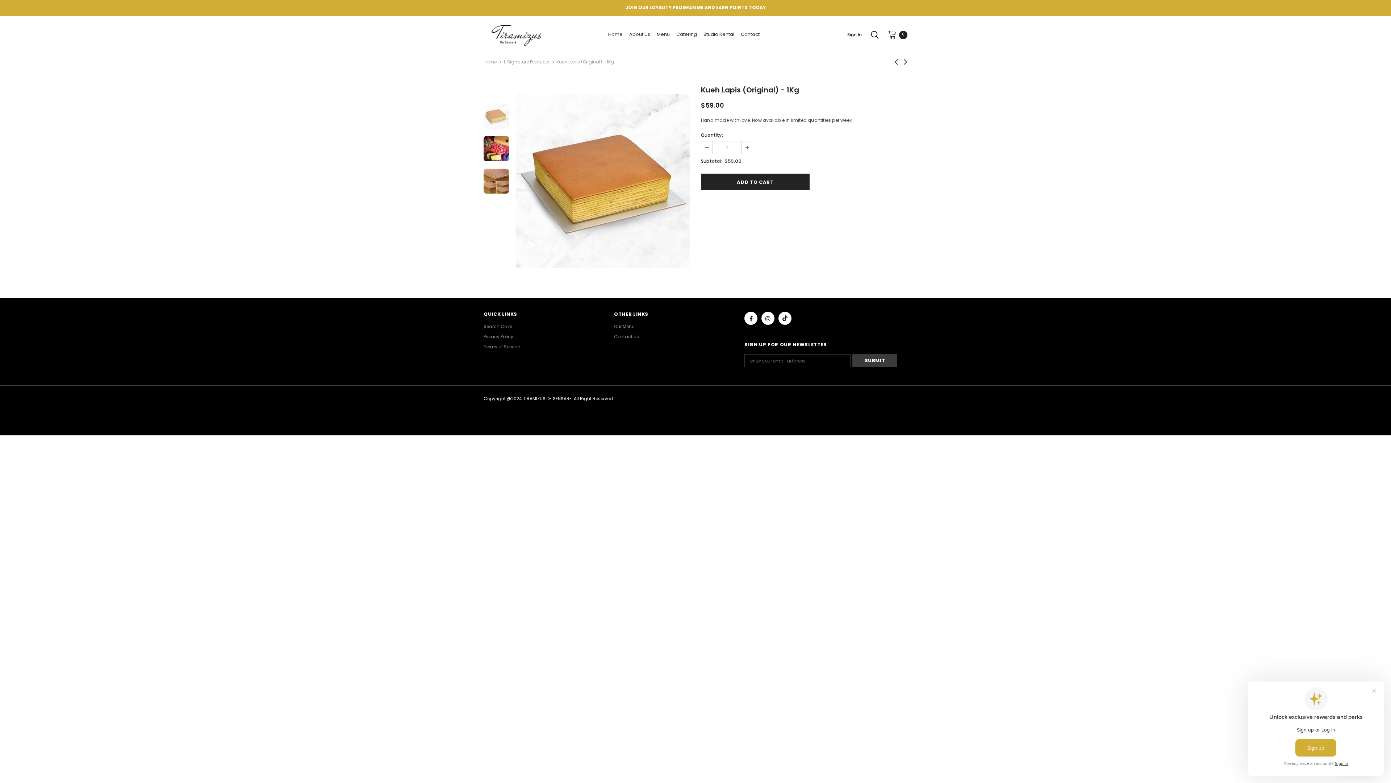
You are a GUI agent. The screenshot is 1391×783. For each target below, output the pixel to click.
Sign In (854, 35)
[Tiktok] (784, 318)
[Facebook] (750, 318)
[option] (603, 181)
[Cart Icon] (892, 34)
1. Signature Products (527, 62)
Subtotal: (711, 161)
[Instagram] (767, 318)
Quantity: (712, 135)
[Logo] (517, 34)
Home (490, 62)
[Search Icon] (875, 35)
